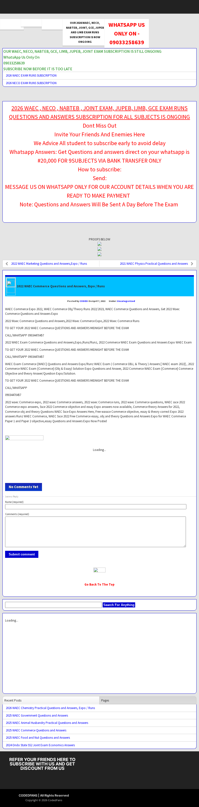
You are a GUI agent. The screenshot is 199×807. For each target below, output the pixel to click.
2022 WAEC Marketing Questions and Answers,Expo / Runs (49, 264)
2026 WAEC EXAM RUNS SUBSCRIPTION (31, 75)
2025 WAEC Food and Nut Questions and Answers (38, 738)
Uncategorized (126, 301)
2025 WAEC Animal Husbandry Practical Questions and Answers (47, 723)
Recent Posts (12, 700)
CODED (84, 301)
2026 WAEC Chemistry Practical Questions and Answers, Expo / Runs (50, 708)
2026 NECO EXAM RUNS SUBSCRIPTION (31, 83)
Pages (105, 700)
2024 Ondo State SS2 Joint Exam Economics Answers (40, 745)
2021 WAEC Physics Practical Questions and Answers (154, 264)
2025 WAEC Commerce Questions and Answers (36, 730)
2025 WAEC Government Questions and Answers (37, 715)
